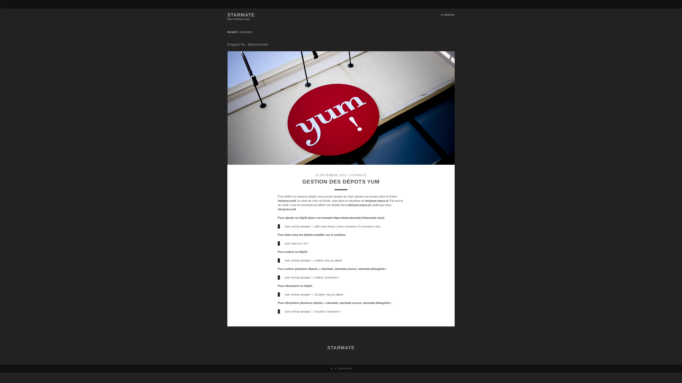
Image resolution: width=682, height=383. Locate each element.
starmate (358, 175)
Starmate (241, 15)
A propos (448, 15)
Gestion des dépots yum (341, 182)
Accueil (232, 32)
